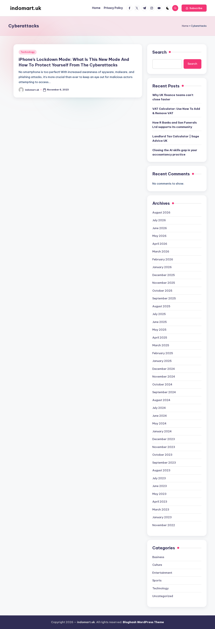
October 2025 (162, 290)
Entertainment (162, 573)
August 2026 (161, 212)
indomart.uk (25, 8)
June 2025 (159, 322)
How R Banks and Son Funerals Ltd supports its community (174, 125)
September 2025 (164, 298)
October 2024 (162, 384)
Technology (28, 52)
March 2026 (160, 251)
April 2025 (159, 337)
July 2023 (159, 478)
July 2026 (159, 220)
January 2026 (162, 267)
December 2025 (163, 275)
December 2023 (163, 439)
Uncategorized (162, 596)
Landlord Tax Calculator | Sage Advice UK (175, 138)
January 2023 (162, 517)
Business (158, 557)
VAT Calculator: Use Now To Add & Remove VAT (176, 111)
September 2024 (164, 392)
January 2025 (162, 361)
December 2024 (163, 369)
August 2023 (161, 470)
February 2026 (162, 259)
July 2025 (159, 314)
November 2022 (163, 525)
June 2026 (159, 228)
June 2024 (159, 416)
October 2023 (162, 455)
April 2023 (159, 501)
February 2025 (162, 353)
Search (159, 52)
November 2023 (163, 447)
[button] (194, 8)
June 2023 (159, 486)
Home (185, 25)
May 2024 (159, 423)
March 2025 (160, 345)
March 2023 (160, 509)
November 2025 (163, 283)
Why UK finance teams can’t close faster (172, 97)
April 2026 (159, 244)
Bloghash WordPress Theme (143, 622)
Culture (157, 565)
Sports (157, 580)
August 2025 (161, 306)
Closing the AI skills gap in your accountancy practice (174, 152)
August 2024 (161, 400)
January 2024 (162, 431)
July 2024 (159, 408)
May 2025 (159, 329)
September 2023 (164, 462)
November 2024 (163, 376)
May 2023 (159, 494)
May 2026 (159, 236)
